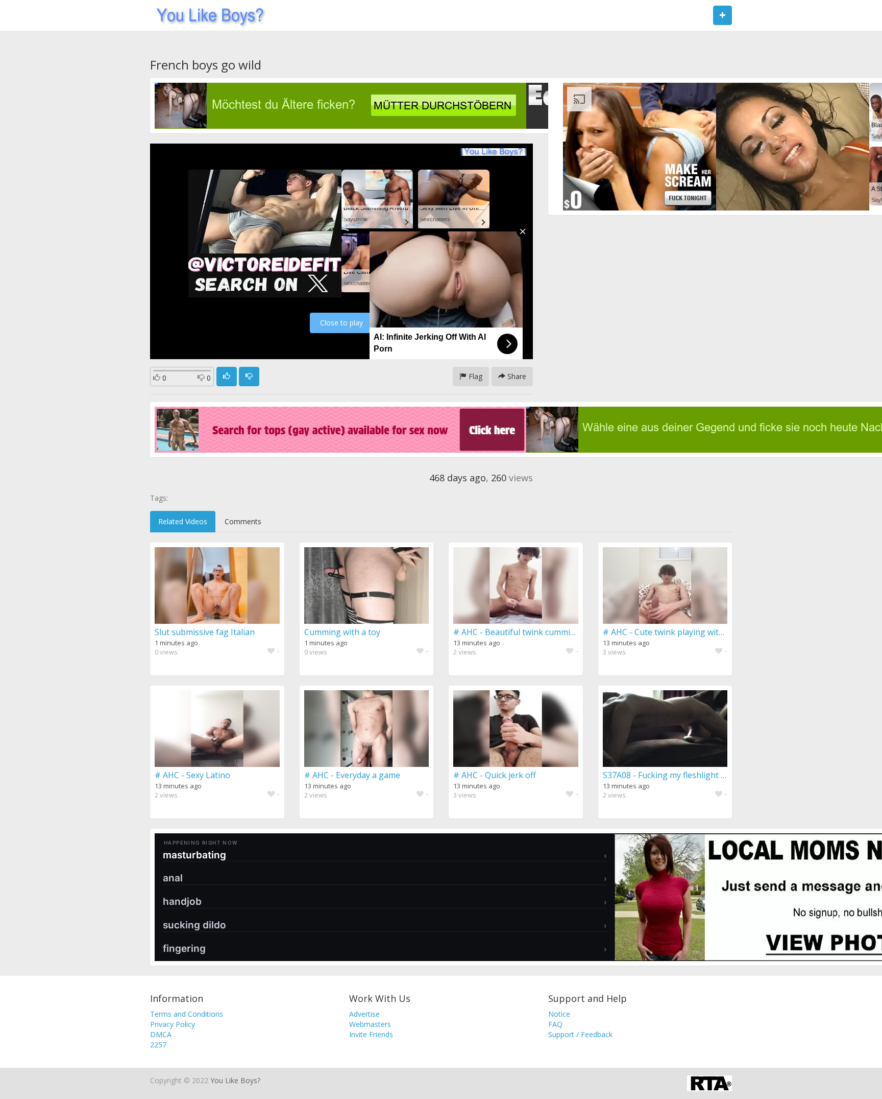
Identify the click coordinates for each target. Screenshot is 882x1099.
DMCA (161, 1034)
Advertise (364, 1014)
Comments (243, 521)
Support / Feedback (580, 1034)
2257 (158, 1044)
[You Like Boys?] (207, 15)
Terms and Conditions (186, 1014)
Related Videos (182, 521)
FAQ (555, 1024)
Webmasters (370, 1024)
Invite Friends (371, 1034)
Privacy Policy (172, 1024)
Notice (559, 1014)
